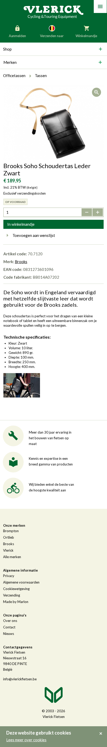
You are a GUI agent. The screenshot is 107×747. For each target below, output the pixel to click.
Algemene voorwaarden (21, 582)
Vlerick (8, 550)
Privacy (8, 576)
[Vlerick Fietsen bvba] (53, 11)
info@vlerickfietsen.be (20, 679)
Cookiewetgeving (16, 589)
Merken (10, 62)
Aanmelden (17, 36)
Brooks (21, 261)
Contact (9, 627)
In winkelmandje (21, 224)
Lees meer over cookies (26, 739)
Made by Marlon (15, 602)
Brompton (11, 531)
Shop (7, 49)
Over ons (10, 621)
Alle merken (12, 557)
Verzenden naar (52, 36)
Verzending (11, 595)
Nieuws (8, 634)
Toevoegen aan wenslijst (33, 235)
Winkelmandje (86, 36)
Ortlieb (8, 537)
